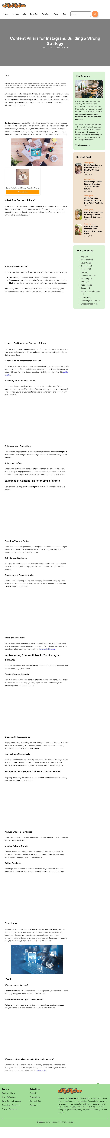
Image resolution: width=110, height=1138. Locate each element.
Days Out (85, 263)
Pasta (83, 282)
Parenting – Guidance (10, 1105)
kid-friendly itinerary (47, 649)
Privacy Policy (35, 1097)
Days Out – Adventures (11, 1101)
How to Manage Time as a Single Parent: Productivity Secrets (93, 214)
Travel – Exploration (10, 1109)
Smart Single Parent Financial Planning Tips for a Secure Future (93, 185)
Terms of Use (35, 1101)
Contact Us (34, 1105)
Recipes (84, 285)
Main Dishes (86, 275)
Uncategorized (87, 304)
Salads (83, 288)
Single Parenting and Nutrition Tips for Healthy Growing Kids (93, 168)
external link (42, 1070)
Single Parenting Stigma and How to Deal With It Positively (93, 200)
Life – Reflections (9, 1097)
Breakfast (85, 260)
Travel (83, 297)
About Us (33, 1093)
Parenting (85, 278)
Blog (7, 75)
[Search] (95, 14)
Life (82, 272)
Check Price (23, 192)
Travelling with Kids (89, 300)
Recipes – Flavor (8, 1093)
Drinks (83, 269)
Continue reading (82, 145)
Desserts (84, 266)
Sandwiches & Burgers (90, 291)
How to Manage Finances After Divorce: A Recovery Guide (93, 230)
